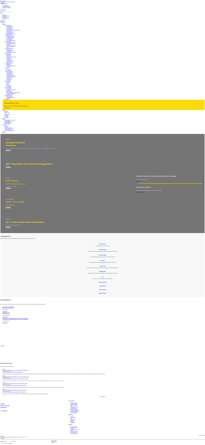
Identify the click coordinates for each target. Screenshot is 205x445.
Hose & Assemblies (74, 404)
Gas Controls (73, 417)
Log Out (4, 18)
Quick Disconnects (74, 408)
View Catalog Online (74, 431)
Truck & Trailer (73, 419)
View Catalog (2, 9)
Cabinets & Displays (74, 412)
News (9, 1)
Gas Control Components (75, 410)
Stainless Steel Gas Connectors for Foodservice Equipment (12, 372)
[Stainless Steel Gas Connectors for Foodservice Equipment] (16, 370)
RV (71, 418)
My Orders (4, 14)
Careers (11, 1)
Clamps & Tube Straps (74, 406)
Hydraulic (72, 421)
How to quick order (74, 426)
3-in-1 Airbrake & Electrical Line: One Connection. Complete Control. (14, 385)
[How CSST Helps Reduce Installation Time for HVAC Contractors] (14, 390)
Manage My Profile (6, 15)
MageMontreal (10, 443)
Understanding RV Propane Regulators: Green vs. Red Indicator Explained (15, 378)
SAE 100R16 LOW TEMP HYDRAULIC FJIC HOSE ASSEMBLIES (15, 319)
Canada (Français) (6, 5)
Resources (72, 428)
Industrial (72, 416)
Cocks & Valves (73, 407)
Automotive (73, 422)
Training (72, 430)
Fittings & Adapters (102, 243)
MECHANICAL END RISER (8, 307)
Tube (71, 405)
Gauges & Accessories (74, 409)
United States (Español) (7, 7)
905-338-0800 (4, 410)
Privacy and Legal (74, 432)
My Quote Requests (6, 17)
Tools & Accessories (74, 411)
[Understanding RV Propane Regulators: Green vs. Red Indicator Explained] (16, 376)
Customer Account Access (75, 429)
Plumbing (72, 420)
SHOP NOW (8, 150)
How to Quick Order (3, 1)
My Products (5, 16)
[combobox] (5, 12)
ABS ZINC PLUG (6, 313)
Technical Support (74, 427)
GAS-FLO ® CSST (74, 433)
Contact (14, 1)
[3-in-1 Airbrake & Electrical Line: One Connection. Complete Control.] (15, 383)
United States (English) (6, 6)
